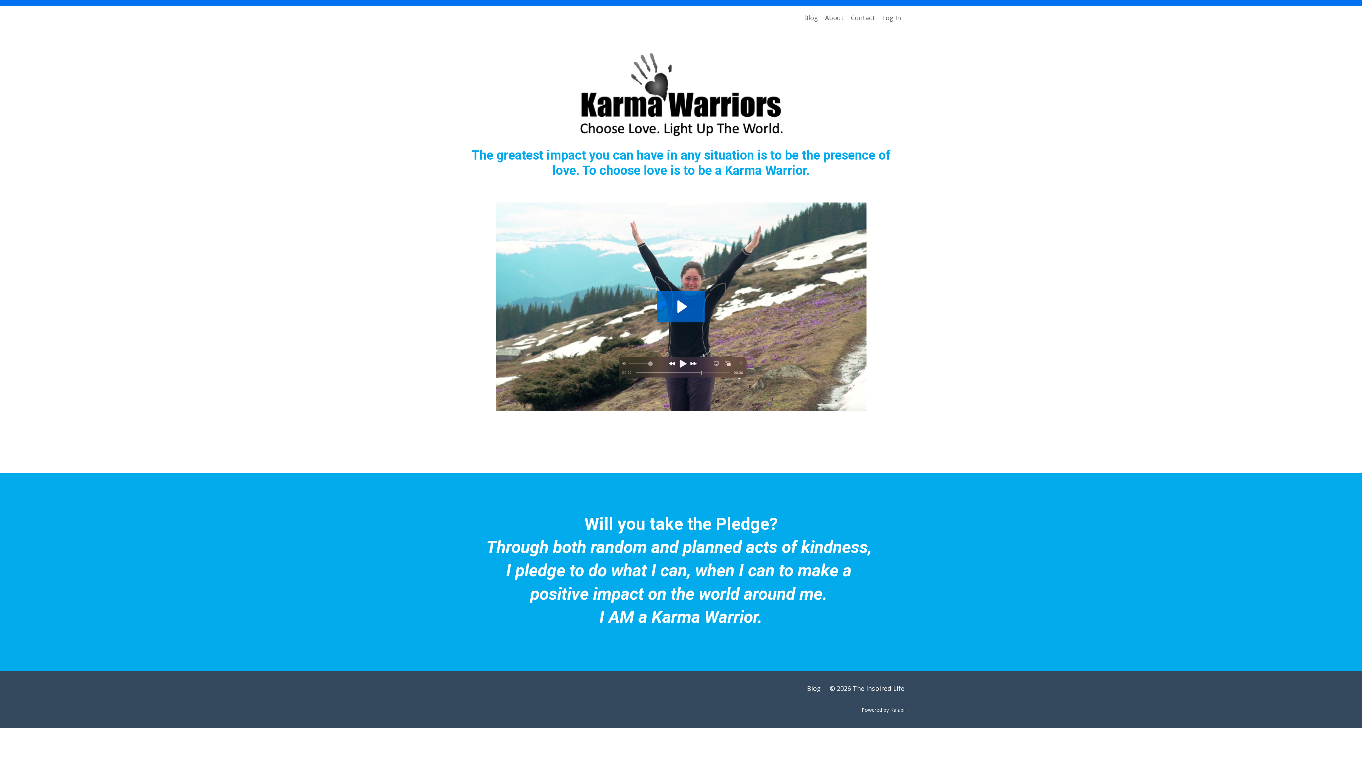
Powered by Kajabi (883, 709)
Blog (811, 17)
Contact (863, 17)
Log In (891, 17)
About (834, 17)
